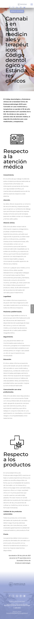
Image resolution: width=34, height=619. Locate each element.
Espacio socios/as (17, 11)
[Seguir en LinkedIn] (17, 7)
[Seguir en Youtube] (24, 7)
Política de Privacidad (17, 601)
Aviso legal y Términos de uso (17, 604)
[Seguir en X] (13, 7)
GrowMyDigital (11, 613)
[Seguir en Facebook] (9, 7)
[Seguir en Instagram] (20, 7)
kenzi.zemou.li (22, 613)
